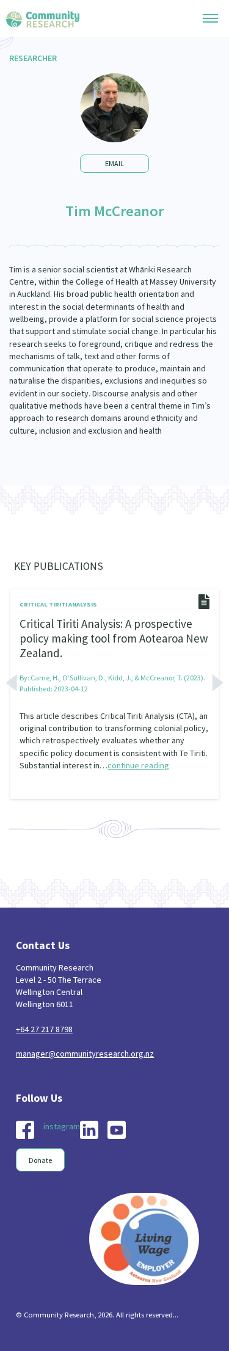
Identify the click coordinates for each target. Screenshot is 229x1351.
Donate (40, 1160)
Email (114, 163)
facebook (25, 1130)
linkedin (89, 1130)
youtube (116, 1130)
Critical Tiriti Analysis (58, 604)
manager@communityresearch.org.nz (85, 1053)
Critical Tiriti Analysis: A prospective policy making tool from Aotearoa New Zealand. (114, 638)
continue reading (138, 765)
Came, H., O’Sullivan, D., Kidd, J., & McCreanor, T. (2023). (118, 677)
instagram (61, 1126)
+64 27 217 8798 (44, 1029)
